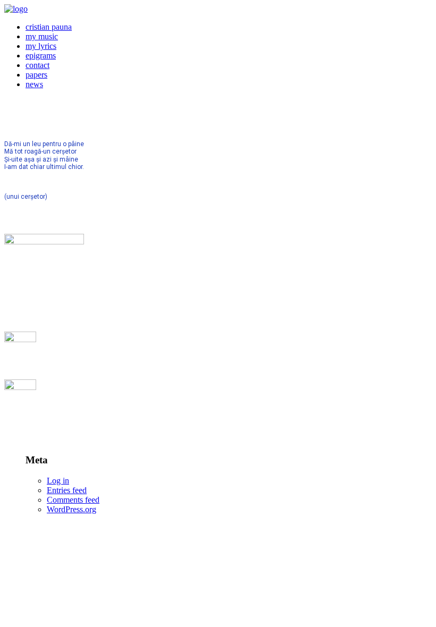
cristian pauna (49, 26)
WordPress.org (71, 509)
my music (42, 36)
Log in (58, 480)
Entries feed (67, 490)
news (34, 84)
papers (36, 74)
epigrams (41, 55)
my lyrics (41, 45)
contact (37, 65)
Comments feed (73, 499)
